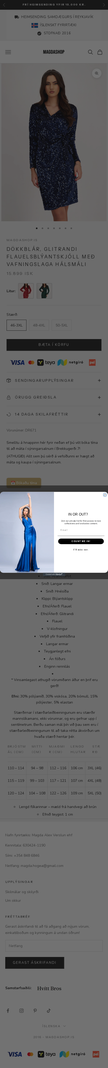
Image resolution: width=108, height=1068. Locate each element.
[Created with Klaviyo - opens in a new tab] (54, 574)
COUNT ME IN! (81, 541)
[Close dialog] (105, 495)
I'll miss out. (81, 550)
